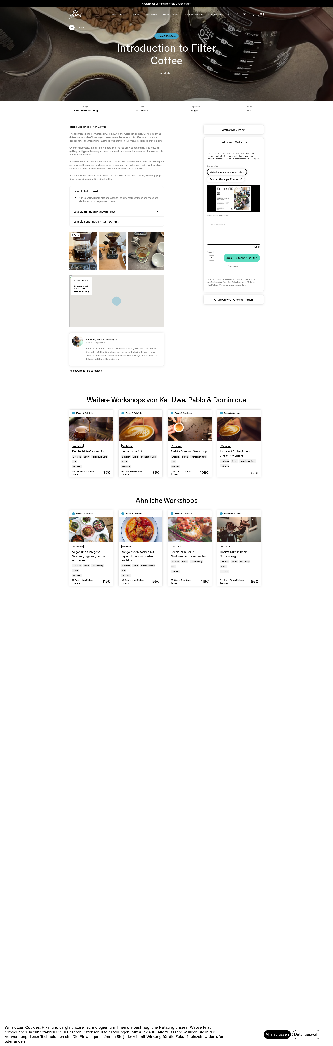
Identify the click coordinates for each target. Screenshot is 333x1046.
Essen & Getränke (166, 36)
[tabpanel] (91, 443)
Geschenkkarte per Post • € (226, 179)
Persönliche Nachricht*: (218, 215)
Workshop (166, 73)
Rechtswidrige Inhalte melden (85, 370)
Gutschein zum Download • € (227, 172)
